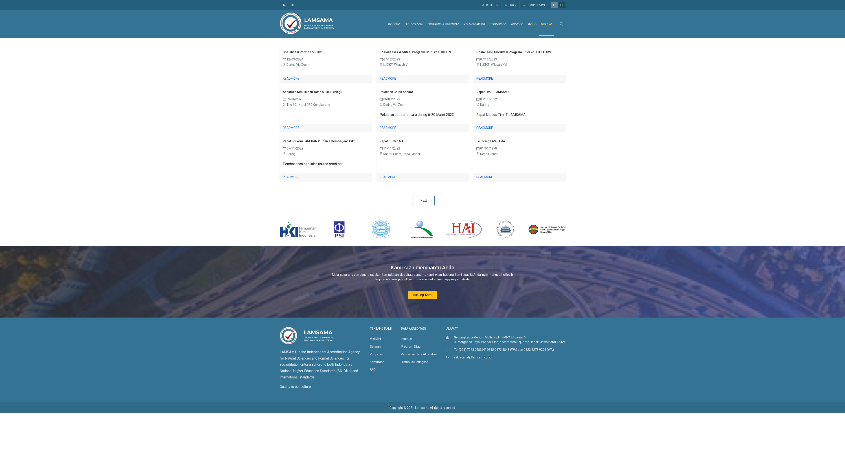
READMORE (291, 78)
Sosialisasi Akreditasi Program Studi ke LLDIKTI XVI (513, 52)
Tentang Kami (413, 23)
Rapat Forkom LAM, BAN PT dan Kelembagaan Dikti (319, 141)
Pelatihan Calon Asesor (396, 92)
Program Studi (411, 346)
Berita (532, 23)
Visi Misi (375, 339)
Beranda (394, 23)
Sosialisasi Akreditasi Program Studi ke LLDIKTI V (415, 52)
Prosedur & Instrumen (443, 23)
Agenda (546, 23)
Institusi (406, 339)
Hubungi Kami (422, 295)
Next (424, 200)
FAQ (373, 369)
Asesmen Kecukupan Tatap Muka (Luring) (312, 92)
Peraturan (498, 23)
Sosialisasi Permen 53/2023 (303, 52)
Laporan (517, 23)
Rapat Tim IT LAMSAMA (492, 92)
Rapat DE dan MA (392, 141)
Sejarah (375, 346)
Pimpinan (376, 354)
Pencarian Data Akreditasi (419, 354)
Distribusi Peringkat (414, 362)
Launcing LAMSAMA (490, 141)
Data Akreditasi (475, 23)
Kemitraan (377, 362)
